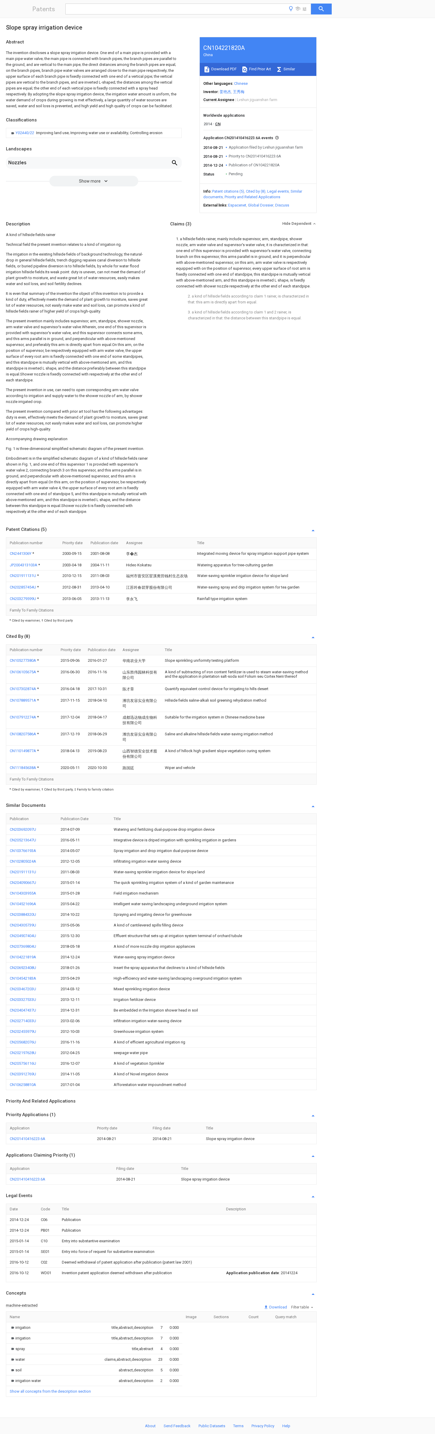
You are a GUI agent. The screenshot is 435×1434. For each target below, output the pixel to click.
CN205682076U (23, 1042)
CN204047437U (23, 1010)
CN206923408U (23, 967)
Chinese (241, 83)
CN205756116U (23, 1063)
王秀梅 (238, 92)
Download (277, 1307)
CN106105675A (23, 672)
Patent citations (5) (228, 191)
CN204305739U (23, 925)
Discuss (282, 205)
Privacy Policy (263, 1426)
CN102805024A (23, 861)
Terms (238, 1426)
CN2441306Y (21, 553)
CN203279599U (23, 598)
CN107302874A (23, 689)
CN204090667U (23, 882)
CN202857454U (23, 587)
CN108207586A (23, 734)
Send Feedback (177, 1426)
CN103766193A (23, 850)
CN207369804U (23, 946)
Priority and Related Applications (252, 197)
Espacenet (237, 205)
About (150, 1426)
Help (286, 1426)
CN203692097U (23, 829)
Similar (289, 69)
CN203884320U (23, 914)
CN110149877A (23, 751)
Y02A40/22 (25, 133)
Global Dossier (260, 205)
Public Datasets (212, 1426)
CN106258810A (23, 1084)
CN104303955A (23, 893)
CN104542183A (23, 978)
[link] (86, 133)
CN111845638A (23, 767)
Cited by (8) (255, 191)
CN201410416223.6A (27, 1139)
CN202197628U (23, 1053)
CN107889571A (23, 700)
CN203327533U (23, 999)
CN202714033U (23, 1021)
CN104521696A (23, 904)
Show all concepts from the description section (50, 1391)
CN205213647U (23, 840)
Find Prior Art (259, 69)
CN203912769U (23, 1074)
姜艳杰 (225, 92)
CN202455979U (23, 1031)
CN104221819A (23, 957)
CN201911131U (23, 575)
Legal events (278, 191)
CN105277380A (23, 660)
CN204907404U (23, 936)
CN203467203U (23, 989)
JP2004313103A (24, 565)
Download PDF (223, 69)
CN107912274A (23, 717)
